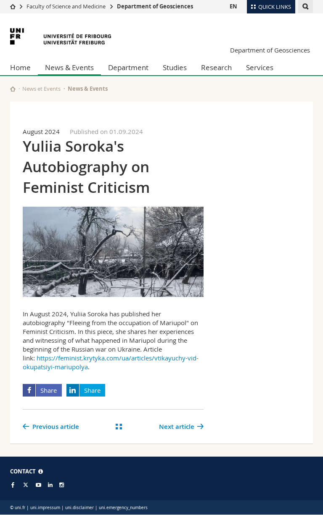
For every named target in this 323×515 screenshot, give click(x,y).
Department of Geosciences (155, 6)
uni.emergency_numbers (123, 507)
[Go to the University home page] (60, 36)
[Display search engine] (305, 6)
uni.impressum (45, 507)
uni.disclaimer (79, 507)
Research (216, 67)
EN (233, 6)
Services (259, 67)
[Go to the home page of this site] (13, 88)
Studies (175, 67)
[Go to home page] (13, 6)
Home (20, 67)
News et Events (41, 88)
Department (128, 67)
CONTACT (24, 471)
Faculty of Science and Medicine (66, 6)
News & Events (69, 67)
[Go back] (119, 426)
